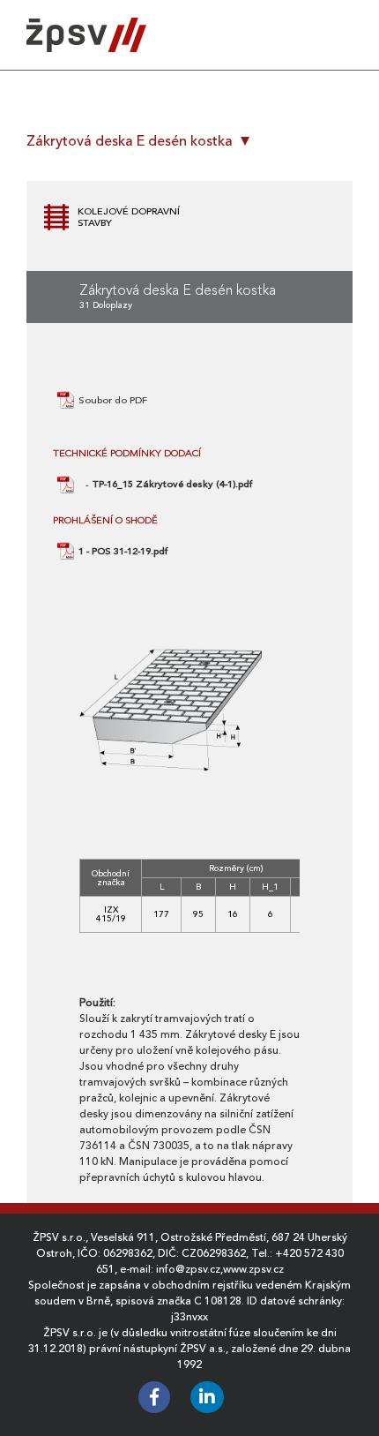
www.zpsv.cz (253, 1269)
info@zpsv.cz (188, 1269)
